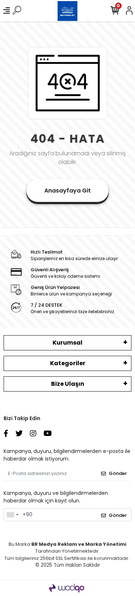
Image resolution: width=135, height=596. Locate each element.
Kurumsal (67, 342)
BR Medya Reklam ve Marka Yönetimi (78, 544)
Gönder (118, 473)
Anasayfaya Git (67, 190)
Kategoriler (67, 363)
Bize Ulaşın (67, 384)
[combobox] (12, 515)
